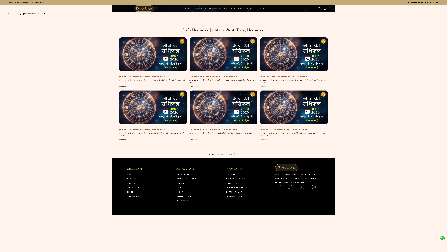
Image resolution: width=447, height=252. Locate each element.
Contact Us (261, 8)
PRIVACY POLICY (233, 183)
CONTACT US (133, 187)
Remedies (228, 8)
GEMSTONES (182, 201)
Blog (240, 8)
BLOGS (130, 192)
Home (187, 8)
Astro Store (198, 8)
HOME (130, 174)
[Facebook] (431, 2)
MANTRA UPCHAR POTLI (187, 179)
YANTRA (180, 183)
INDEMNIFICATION (234, 196)
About (250, 8)
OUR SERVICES (133, 196)
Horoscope (213, 8)
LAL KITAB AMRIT (184, 174)
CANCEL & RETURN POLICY (238, 187)
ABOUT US (132, 179)
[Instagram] (434, 2)
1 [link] (212, 154)
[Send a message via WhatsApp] (442, 238)
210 (230, 154)
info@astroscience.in (417, 2)
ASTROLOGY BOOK (184, 196)
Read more (123, 87)
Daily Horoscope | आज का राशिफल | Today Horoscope (30, 14)
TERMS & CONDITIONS (236, 179)
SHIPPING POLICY (234, 192)
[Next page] (234, 154)
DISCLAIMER (231, 174)
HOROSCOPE (132, 183)
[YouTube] (437, 2)
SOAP (178, 187)
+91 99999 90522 (39, 2)
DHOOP (179, 192)
